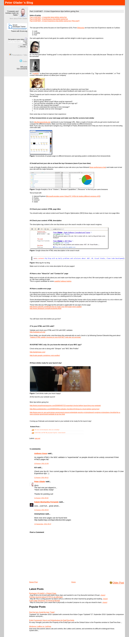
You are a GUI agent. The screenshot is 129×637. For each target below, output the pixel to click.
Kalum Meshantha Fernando (46, 502)
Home (73, 582)
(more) (103, 595)
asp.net (37, 438)
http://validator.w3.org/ (37, 332)
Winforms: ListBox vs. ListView (40, 626)
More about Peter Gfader (18, 18)
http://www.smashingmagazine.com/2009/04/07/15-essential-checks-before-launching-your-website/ (65, 405)
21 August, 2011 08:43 (41, 510)
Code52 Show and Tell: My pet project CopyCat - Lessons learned (50, 432)
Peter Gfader (39, 482)
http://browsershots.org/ (42, 122)
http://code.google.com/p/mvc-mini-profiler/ (45, 355)
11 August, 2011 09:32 (41, 498)
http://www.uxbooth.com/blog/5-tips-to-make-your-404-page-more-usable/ (56, 307)
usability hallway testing (62, 281)
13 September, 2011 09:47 (42, 524)
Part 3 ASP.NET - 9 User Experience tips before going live (54, 11)
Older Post (118, 582)
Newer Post (33, 582)
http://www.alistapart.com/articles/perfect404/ (45, 308)
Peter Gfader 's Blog (19, 2)
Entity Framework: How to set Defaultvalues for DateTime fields (51, 620)
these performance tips (98, 167)
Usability (36, 73)
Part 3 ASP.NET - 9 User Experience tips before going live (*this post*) (55, 21)
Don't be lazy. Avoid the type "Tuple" (42, 612)
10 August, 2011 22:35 (41, 463)
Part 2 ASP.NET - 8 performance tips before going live (49, 19)
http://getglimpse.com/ (37, 352)
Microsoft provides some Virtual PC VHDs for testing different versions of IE (73, 196)
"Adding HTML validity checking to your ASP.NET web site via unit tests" (55, 337)
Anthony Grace (40, 453)
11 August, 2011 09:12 (41, 477)
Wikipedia (80, 28)
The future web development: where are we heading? (47, 429)
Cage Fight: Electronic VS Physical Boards (44, 600)
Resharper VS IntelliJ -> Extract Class (42, 593)
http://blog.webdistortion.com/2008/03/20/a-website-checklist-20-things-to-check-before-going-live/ (64, 409)
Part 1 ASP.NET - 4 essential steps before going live (48, 17)
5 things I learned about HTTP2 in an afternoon (46, 597)
